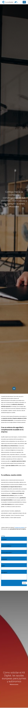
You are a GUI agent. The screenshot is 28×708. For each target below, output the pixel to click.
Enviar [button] (24, 583)
